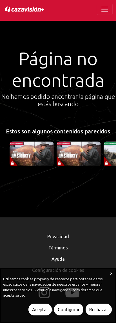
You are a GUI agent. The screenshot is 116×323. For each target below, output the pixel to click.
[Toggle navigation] (105, 9)
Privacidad (58, 236)
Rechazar (98, 309)
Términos (58, 247)
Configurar (69, 309)
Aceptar (40, 309)
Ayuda (58, 258)
